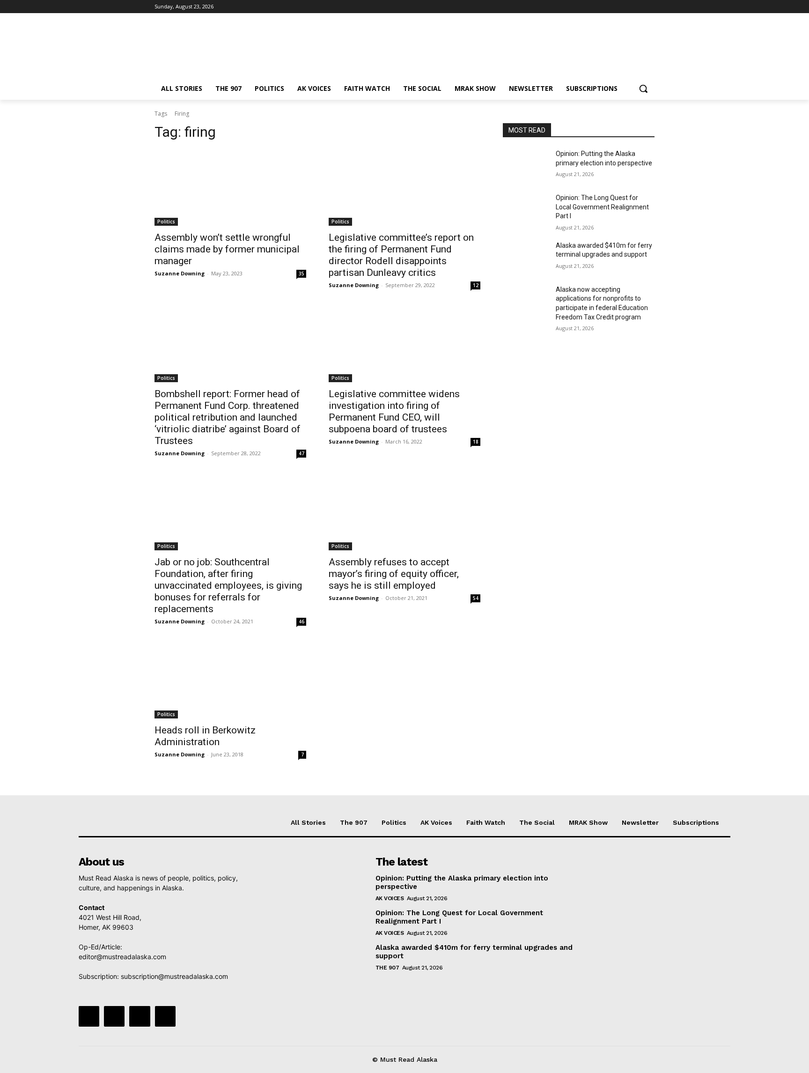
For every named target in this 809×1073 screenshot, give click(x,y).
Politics (166, 221)
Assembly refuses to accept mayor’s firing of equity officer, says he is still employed (394, 573)
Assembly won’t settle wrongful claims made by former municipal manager (227, 249)
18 (475, 441)
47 (301, 453)
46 (301, 621)
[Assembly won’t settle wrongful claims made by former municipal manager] (230, 188)
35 (301, 273)
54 (475, 598)
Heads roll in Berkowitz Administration (205, 736)
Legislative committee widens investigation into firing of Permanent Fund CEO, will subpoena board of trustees (394, 411)
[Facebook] (597, 6)
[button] (643, 88)
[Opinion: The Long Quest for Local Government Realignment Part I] (525, 209)
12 (475, 285)
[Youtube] (649, 6)
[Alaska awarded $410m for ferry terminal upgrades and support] (525, 257)
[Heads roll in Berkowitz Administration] (230, 680)
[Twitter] (623, 6)
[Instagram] (610, 6)
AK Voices (389, 898)
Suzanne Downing (179, 273)
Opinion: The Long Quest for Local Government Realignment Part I (602, 207)
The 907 (387, 967)
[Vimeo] (636, 6)
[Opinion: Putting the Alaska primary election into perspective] (525, 165)
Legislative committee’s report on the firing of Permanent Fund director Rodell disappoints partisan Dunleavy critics (401, 255)
